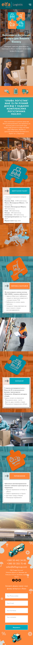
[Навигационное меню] (30, 5)
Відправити (16, 627)
